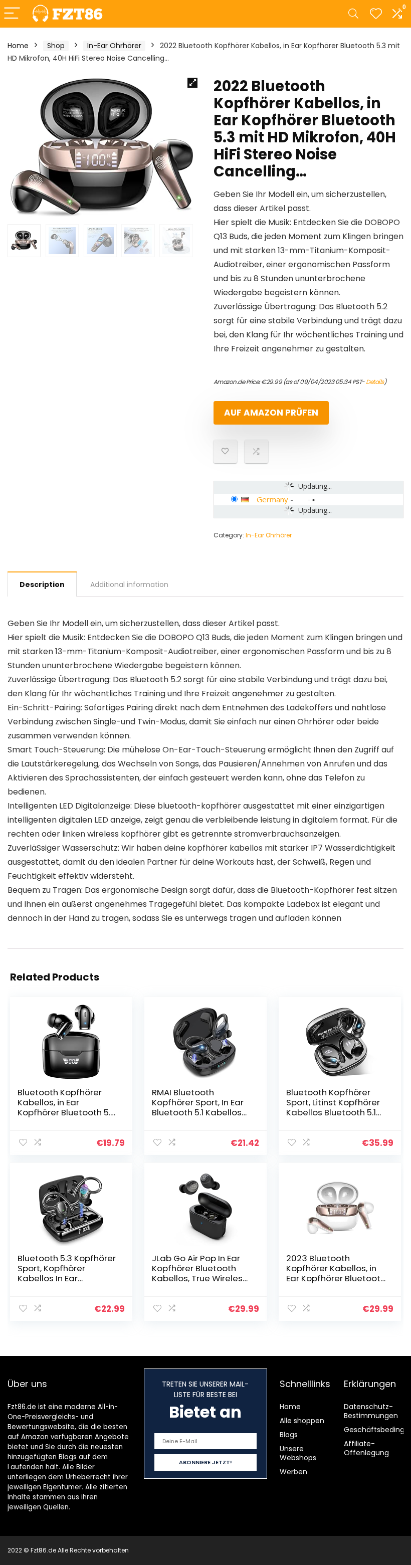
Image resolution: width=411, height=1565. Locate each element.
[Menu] (12, 14)
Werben (293, 1472)
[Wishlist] (376, 14)
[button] (192, 83)
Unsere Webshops (298, 1453)
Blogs (289, 1435)
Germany (272, 499)
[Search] (353, 14)
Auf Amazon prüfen (271, 413)
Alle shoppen (302, 1421)
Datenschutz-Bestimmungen (371, 1411)
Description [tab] (42, 584)
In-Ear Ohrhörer (114, 46)
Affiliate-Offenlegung (366, 1448)
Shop (56, 46)
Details (375, 381)
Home (18, 46)
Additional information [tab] (129, 584)
